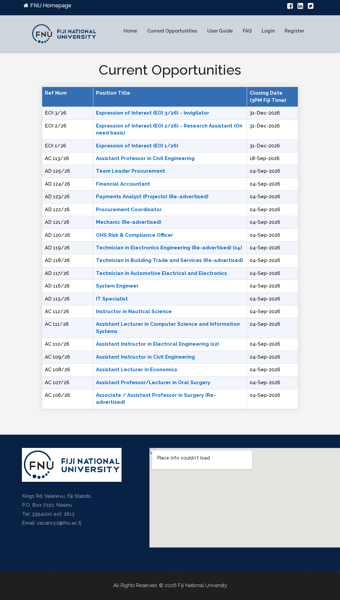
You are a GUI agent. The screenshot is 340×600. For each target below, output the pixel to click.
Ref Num (56, 93)
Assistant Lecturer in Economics (136, 370)
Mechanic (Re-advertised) (128, 222)
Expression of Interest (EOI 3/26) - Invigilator (152, 113)
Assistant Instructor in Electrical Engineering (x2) (157, 344)
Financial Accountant (123, 184)
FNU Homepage (50, 5)
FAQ (247, 31)
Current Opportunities (172, 31)
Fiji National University (202, 585)
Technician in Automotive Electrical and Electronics (161, 273)
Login (268, 31)
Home (130, 31)
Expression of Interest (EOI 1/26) (137, 146)
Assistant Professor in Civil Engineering (145, 158)
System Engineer (117, 286)
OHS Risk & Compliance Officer (134, 235)
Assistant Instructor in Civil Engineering (145, 357)
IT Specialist (112, 299)
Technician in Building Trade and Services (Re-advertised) (169, 260)
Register (294, 31)
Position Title (113, 93)
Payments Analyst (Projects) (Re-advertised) (152, 197)
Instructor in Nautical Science (134, 311)
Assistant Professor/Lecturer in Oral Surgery (153, 383)
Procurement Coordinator (129, 210)
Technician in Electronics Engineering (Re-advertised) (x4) (169, 248)
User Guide (220, 31)
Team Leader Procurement (130, 171)
